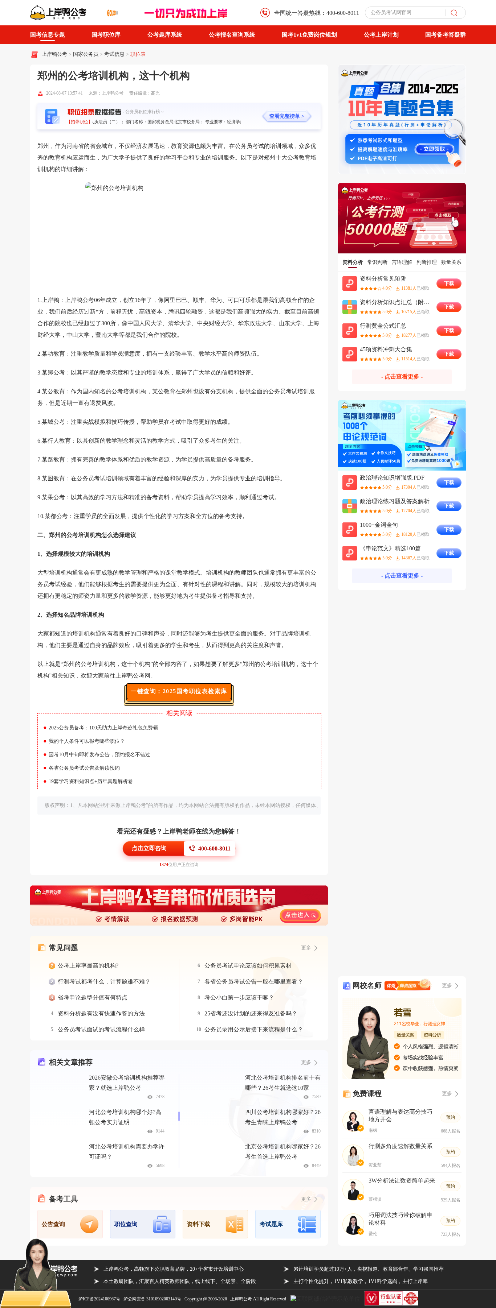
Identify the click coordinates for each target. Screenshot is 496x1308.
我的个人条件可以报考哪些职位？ (84, 741)
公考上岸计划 (381, 35)
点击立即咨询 (149, 848)
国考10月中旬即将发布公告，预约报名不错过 (96, 754)
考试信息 (115, 54)
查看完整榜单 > (286, 116)
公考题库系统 (164, 35)
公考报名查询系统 (232, 35)
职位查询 (126, 1224)
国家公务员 (86, 54)
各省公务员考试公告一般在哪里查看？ (253, 981)
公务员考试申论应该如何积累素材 (248, 966)
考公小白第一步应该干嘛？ (239, 997)
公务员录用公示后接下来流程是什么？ (253, 1029)
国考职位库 (106, 35)
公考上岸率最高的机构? (88, 966)
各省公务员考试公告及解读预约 (81, 768)
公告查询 (53, 1224)
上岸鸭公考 (54, 54)
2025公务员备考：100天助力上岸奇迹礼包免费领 (100, 727)
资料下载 (198, 1224)
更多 (306, 1062)
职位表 (138, 54)
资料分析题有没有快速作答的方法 (101, 1013)
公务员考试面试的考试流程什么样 (101, 1029)
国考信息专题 (47, 35)
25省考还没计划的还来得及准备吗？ (250, 1013)
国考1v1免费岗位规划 (309, 35)
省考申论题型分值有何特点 (92, 997)
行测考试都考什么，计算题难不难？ (104, 981)
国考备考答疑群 (445, 35)
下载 (449, 283)
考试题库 (271, 1224)
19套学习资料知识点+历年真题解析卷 (88, 781)
